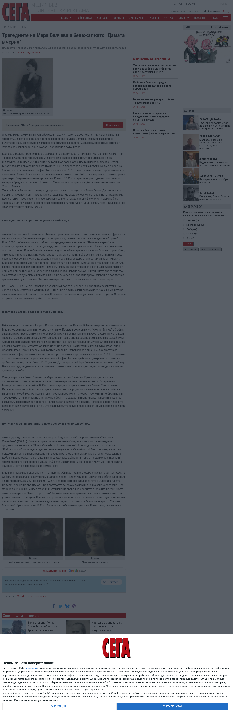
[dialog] (116, 674)
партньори (31, 668)
